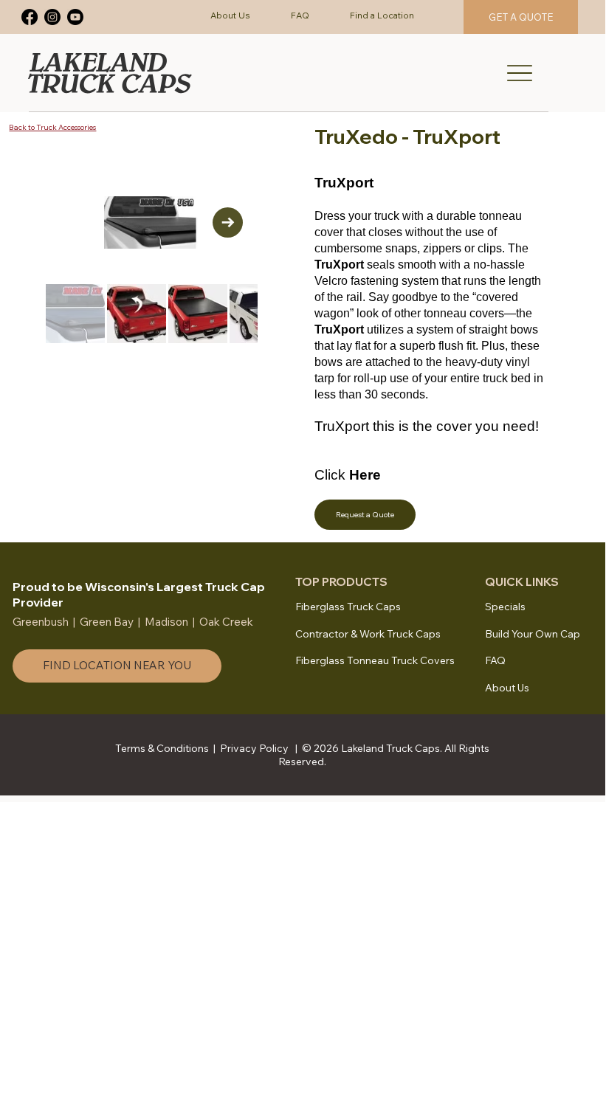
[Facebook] (29, 17)
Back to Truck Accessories (52, 127)
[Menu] (519, 73)
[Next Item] (228, 222)
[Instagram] (52, 17)
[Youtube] (75, 17)
